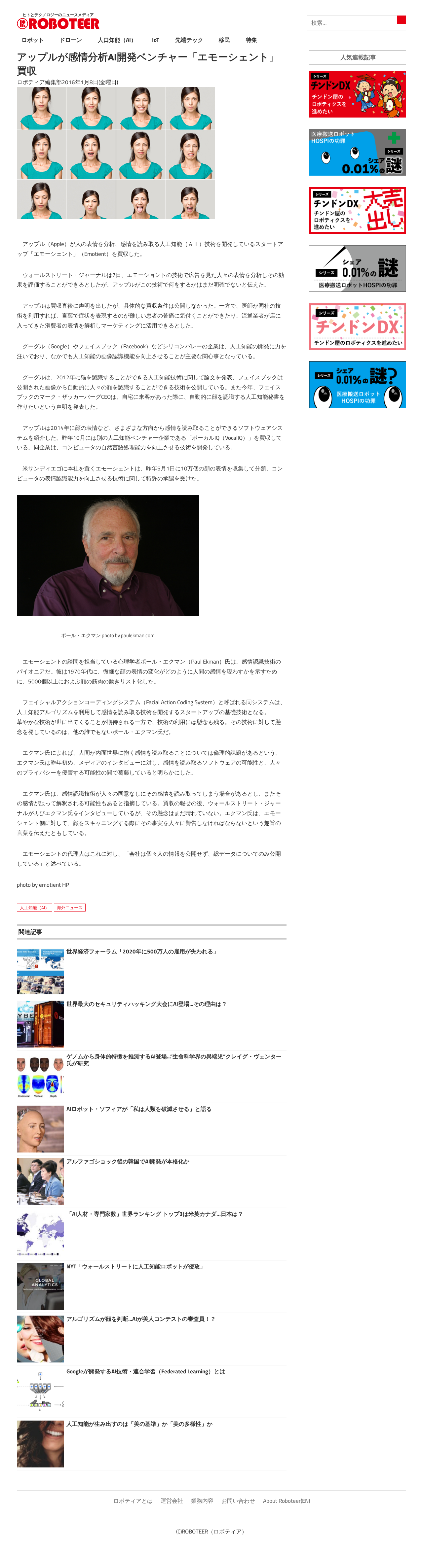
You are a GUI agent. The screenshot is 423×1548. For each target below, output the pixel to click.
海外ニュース (70, 907)
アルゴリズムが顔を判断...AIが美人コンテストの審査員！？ (141, 1319)
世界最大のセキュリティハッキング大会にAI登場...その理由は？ (146, 1004)
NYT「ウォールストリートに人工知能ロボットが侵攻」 (136, 1266)
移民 (224, 40)
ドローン (70, 40)
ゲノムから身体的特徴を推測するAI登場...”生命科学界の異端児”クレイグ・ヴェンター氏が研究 (174, 1059)
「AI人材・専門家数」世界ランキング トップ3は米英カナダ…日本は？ (154, 1214)
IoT (155, 40)
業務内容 (202, 1500)
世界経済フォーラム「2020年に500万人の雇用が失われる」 (142, 951)
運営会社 (172, 1500)
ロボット (32, 40)
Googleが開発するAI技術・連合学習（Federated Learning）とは (145, 1371)
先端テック (189, 40)
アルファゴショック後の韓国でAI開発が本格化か (127, 1161)
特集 (251, 40)
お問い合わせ (238, 1500)
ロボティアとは (133, 1500)
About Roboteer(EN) (286, 1500)
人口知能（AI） (117, 40)
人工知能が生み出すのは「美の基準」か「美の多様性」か (139, 1424)
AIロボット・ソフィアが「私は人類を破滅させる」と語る (139, 1109)
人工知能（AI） (34, 907)
